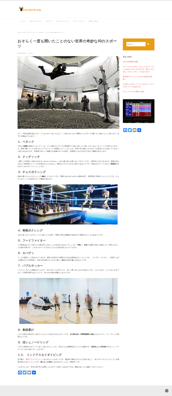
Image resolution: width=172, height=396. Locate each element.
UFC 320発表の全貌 (130, 62)
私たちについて (35, 21)
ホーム (23, 21)
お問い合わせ (93, 21)
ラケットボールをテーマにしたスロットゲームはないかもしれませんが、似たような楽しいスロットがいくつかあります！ (138, 69)
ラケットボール (78, 21)
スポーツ (48, 21)
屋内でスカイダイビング (35, 359)
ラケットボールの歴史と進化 (133, 91)
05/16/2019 (22, 53)
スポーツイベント (62, 21)
